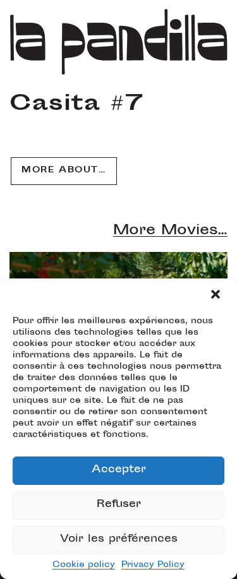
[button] (216, 295)
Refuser (119, 505)
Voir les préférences (119, 539)
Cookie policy (83, 565)
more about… (63, 170)
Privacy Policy (153, 565)
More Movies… (170, 231)
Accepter (119, 470)
